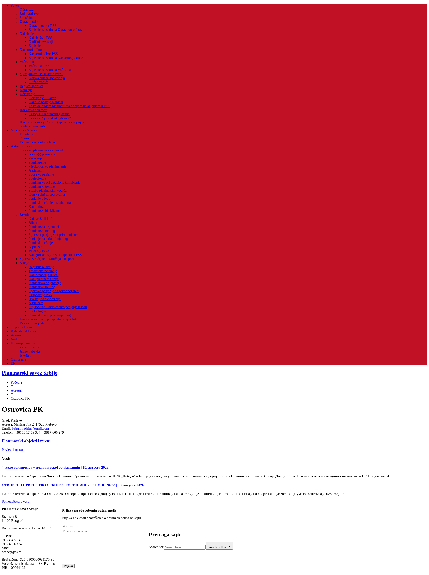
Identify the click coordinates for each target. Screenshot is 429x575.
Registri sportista (31, 86)
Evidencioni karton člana (37, 142)
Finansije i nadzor (23, 343)
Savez (15, 5)
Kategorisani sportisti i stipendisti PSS (55, 255)
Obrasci (25, 138)
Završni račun (29, 347)
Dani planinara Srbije (44, 279)
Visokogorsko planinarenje (47, 166)
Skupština (27, 17)
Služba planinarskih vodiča (48, 190)
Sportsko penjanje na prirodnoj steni (54, 235)
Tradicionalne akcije (43, 271)
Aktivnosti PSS (21, 146)
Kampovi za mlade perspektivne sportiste (49, 319)
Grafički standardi (32, 126)
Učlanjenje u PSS (32, 94)
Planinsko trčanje (41, 243)
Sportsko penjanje (41, 174)
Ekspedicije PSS (40, 295)
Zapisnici (35, 46)
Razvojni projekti (32, 323)
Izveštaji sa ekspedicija (45, 299)
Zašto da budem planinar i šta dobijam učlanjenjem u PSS (69, 106)
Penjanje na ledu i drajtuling (48, 239)
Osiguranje (18, 359)
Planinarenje (37, 162)
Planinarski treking (42, 186)
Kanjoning (36, 206)
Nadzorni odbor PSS (43, 54)
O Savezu (27, 9)
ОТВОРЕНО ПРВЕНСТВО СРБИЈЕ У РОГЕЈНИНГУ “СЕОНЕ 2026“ (73, 485)
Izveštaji (25, 355)
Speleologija (37, 178)
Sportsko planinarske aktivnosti (42, 150)
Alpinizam (36, 170)
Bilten (33, 223)
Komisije (26, 90)
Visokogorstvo (39, 251)
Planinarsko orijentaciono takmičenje (54, 182)
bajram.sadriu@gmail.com (30, 428)
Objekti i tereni (21, 327)
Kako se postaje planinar (46, 102)
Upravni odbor (30, 21)
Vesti (14, 339)
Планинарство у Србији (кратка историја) (52, 122)
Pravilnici (26, 134)
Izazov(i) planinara (42, 154)
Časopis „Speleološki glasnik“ (50, 118)
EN (13, 363)
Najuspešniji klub (41, 218)
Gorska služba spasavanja (47, 78)
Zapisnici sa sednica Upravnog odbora (56, 29)
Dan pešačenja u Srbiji (44, 275)
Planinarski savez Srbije (29, 373)
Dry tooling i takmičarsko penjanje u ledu (58, 307)
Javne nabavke (30, 351)
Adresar (16, 335)
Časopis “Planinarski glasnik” (49, 114)
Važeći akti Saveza (24, 130)
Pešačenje (35, 158)
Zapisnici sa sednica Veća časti (50, 70)
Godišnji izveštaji (41, 42)
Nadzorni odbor (31, 50)
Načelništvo (28, 34)
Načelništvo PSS (40, 38)
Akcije (24, 263)
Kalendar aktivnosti (24, 331)
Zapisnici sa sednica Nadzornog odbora (56, 58)
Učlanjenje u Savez (42, 98)
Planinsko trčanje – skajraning (50, 202)
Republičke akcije (41, 267)
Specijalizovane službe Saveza (41, 74)
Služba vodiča (38, 82)
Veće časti (27, 62)
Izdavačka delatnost (33, 110)
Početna (16, 382)
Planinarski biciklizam (44, 210)
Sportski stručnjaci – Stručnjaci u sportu (48, 259)
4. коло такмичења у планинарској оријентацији (55, 467)
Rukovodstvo (29, 13)
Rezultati (26, 214)
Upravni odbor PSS (42, 25)
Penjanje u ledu (39, 198)
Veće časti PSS (39, 66)
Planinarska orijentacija (45, 227)
